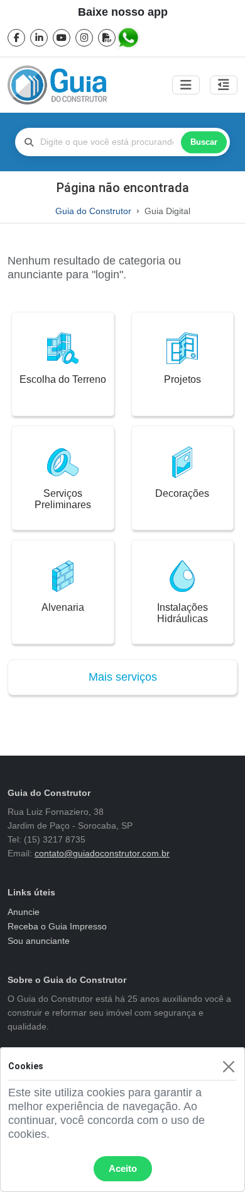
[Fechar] (228, 1066)
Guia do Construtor (93, 211)
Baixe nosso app (123, 12)
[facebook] (16, 38)
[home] (57, 85)
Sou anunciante (39, 941)
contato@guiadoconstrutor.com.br (102, 853)
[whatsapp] (129, 38)
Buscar (203, 142)
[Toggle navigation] (186, 85)
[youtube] (61, 38)
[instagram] (84, 38)
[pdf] (107, 38)
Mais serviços (123, 677)
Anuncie (24, 912)
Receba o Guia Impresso (57, 926)
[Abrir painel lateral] (223, 85)
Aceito (123, 1168)
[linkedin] (39, 38)
